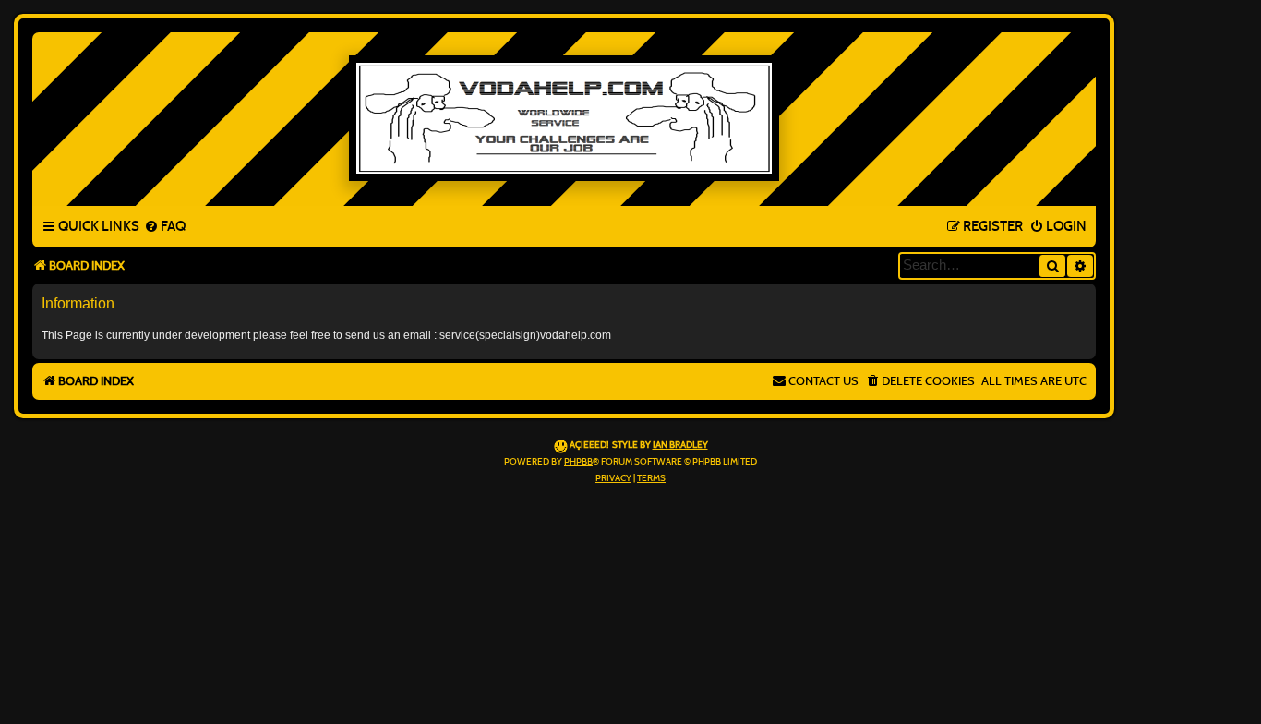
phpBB (578, 461)
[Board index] (564, 118)
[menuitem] (165, 227)
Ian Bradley (680, 445)
